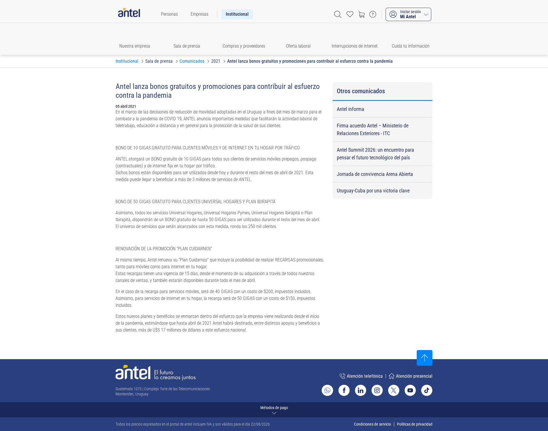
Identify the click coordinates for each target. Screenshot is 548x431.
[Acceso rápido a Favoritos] (350, 14)
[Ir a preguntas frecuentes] (372, 14)
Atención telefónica (365, 376)
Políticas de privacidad (414, 424)
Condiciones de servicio (372, 424)
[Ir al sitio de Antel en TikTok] (426, 390)
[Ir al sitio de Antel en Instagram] (377, 390)
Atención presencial (414, 376)
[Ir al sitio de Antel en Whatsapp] (327, 390)
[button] (137, 39)
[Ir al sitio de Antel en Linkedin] (360, 390)
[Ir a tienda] (361, 14)
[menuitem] (169, 14)
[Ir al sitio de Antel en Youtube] (410, 390)
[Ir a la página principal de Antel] (156, 373)
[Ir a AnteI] (129, 14)
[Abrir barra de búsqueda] (337, 14)
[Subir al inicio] (424, 358)
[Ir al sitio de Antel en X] (393, 390)
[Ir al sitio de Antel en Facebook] (344, 390)
